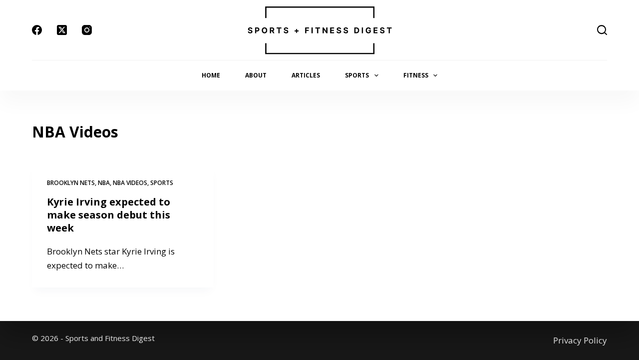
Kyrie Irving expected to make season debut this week (108, 214)
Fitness (415, 75)
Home (211, 75)
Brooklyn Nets (71, 182)
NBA (104, 182)
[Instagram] (87, 30)
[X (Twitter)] (62, 30)
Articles (306, 75)
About (256, 75)
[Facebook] (37, 30)
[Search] (602, 30)
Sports (357, 75)
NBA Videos (130, 182)
